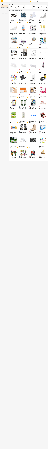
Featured (46, 10)
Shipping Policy (4, 8)
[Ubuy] (1, 1)
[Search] (30, 1)
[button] (34, 1)
